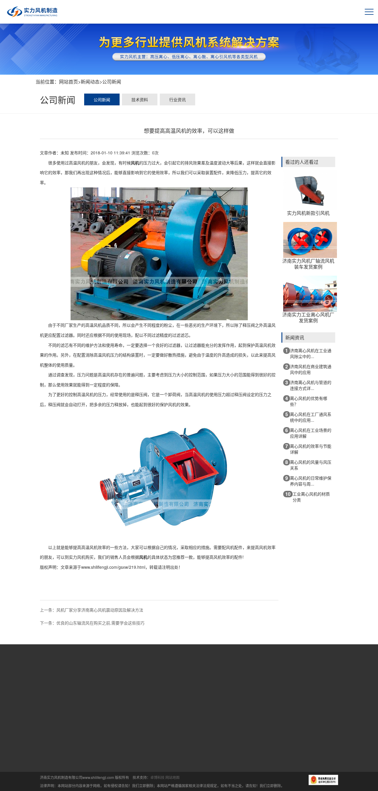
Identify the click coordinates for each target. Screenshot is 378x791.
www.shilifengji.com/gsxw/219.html (113, 567)
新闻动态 (90, 81)
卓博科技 (157, 777)
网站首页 (68, 81)
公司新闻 (111, 81)
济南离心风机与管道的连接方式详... (308, 385)
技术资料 (139, 99)
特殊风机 (156, 751)
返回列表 (159, 601)
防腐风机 (156, 740)
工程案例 (264, 679)
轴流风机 (156, 761)
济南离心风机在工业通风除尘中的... (308, 353)
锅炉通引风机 (160, 730)
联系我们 (289, 679)
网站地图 (172, 777)
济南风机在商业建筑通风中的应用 (308, 369)
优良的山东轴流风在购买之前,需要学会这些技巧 (100, 623)
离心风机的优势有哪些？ (306, 401)
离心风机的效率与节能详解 (308, 449)
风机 (135, 163)
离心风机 (156, 720)
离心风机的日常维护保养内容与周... (308, 481)
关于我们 (167, 679)
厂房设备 (240, 679)
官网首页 (142, 679)
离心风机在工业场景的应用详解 (308, 433)
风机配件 (156, 771)
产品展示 (215, 679)
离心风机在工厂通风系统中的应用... (308, 417)
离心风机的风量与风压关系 (308, 465)
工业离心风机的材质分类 (307, 497)
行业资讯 (177, 99)
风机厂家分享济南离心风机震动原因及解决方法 (99, 610)
